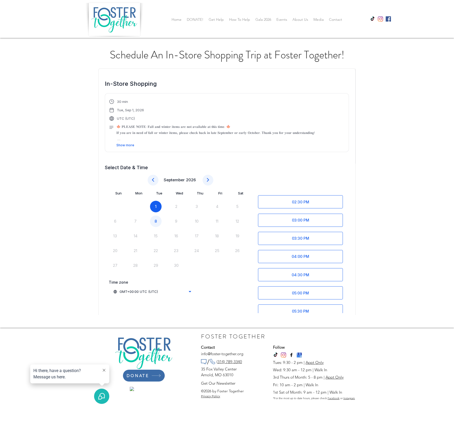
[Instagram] (380, 19)
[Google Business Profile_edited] (299, 355)
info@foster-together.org (222, 353)
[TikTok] (372, 19)
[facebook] (388, 19)
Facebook (333, 398)
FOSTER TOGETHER (233, 336)
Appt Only (315, 362)
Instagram (349, 398)
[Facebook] (291, 355)
